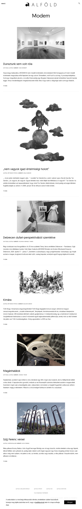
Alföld (11, 68)
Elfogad (69, 502)
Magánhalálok (11, 371)
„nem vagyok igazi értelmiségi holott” (26, 169)
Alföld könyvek (61, 489)
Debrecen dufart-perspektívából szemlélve (29, 237)
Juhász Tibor (23, 375)
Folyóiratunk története (41, 493)
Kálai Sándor (27, 173)
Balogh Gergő (27, 304)
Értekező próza (13, 173)
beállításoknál (39, 502)
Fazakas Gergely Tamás (26, 241)
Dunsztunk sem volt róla (17, 64)
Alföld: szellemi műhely (23, 489)
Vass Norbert (23, 68)
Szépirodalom (12, 443)
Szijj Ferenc (25, 443)
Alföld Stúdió (38, 489)
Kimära (7, 300)
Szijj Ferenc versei (14, 439)
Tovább (5, 85)
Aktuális (6, 68)
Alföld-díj (49, 489)
